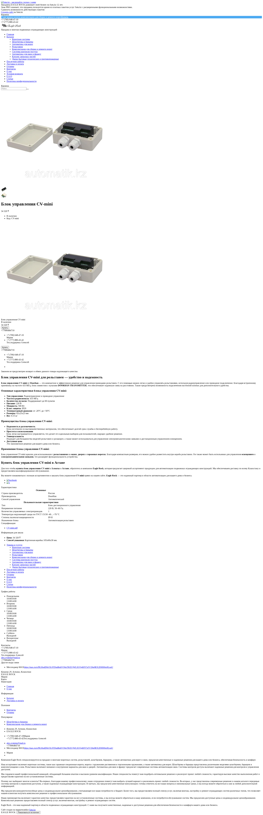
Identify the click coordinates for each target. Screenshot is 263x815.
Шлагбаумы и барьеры (22, 42)
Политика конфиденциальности (22, 81)
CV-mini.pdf (12, 528)
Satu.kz (32, 810)
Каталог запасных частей (24, 56)
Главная (10, 34)
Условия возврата (15, 74)
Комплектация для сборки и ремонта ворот (32, 49)
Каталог (10, 37)
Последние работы (15, 61)
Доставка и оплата (15, 64)
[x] (8, 483)
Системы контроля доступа (25, 51)
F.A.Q (9, 76)
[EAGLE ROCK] (11, 27)
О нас (9, 71)
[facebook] (12, 480)
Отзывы (10, 66)
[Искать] (27, 89)
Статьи (10, 79)
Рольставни (17, 47)
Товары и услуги (14, 545)
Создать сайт (7, 12)
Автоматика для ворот (22, 44)
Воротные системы (21, 39)
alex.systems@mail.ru (10, 657)
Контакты (11, 69)
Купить (64, 17)
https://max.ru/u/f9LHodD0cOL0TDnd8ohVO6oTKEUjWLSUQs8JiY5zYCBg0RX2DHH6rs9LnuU (68, 667)
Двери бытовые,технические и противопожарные (35, 59)
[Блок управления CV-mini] (55, 317)
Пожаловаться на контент (28, 812)
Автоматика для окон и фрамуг (26, 54)
